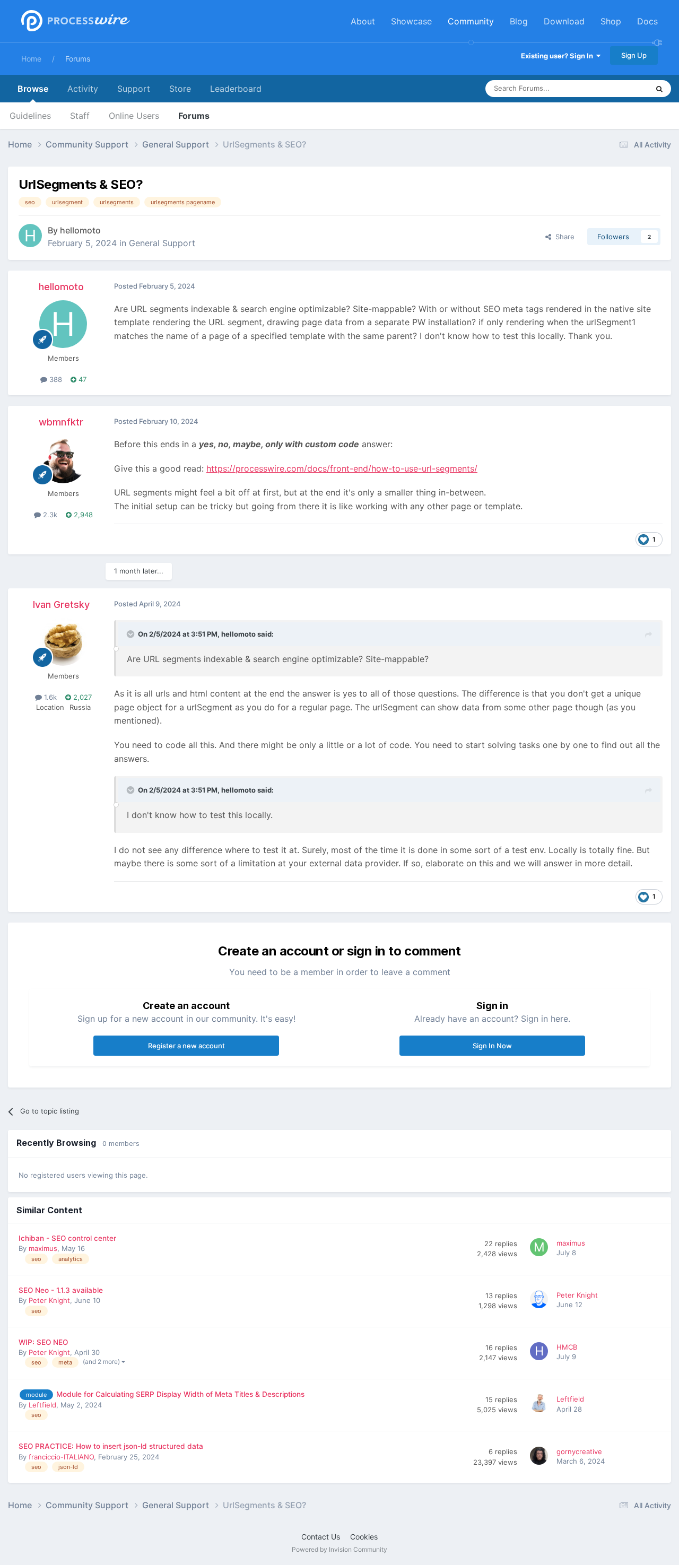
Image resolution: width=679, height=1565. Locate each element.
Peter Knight (49, 1300)
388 (54, 379)
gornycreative (579, 1451)
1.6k (49, 697)
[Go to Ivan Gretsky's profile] (63, 642)
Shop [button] (610, 21)
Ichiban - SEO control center (67, 1238)
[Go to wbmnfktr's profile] (63, 459)
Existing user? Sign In (558, 55)
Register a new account (186, 1045)
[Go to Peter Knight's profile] (540, 1300)
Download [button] (564, 21)
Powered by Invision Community (339, 1549)
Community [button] (471, 21)
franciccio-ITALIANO (61, 1457)
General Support (162, 243)
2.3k (49, 514)
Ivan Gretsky (61, 604)
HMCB (566, 1347)
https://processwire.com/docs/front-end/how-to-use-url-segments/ (341, 468)
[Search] (659, 88)
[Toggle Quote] (131, 634)
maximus (43, 1248)
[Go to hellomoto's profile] (30, 235)
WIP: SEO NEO (43, 1342)
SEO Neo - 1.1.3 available (61, 1290)
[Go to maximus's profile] (540, 1248)
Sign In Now (492, 1045)
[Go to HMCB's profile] (540, 1352)
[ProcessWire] (74, 21)
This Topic (618, 88)
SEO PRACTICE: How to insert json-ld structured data (111, 1446)
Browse (33, 88)
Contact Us (320, 1536)
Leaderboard (236, 88)
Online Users (134, 115)
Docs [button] (647, 21)
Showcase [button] (411, 21)
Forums (77, 58)
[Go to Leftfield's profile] (540, 1404)
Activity (82, 88)
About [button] (363, 21)
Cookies (364, 1536)
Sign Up (634, 55)
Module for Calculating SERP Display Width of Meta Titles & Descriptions (180, 1394)
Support (133, 88)
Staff (80, 115)
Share (562, 236)
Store (180, 88)
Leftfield (42, 1405)
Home (31, 58)
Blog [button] (519, 21)
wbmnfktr (61, 422)
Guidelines (30, 115)
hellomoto (80, 230)
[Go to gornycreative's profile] (540, 1457)
